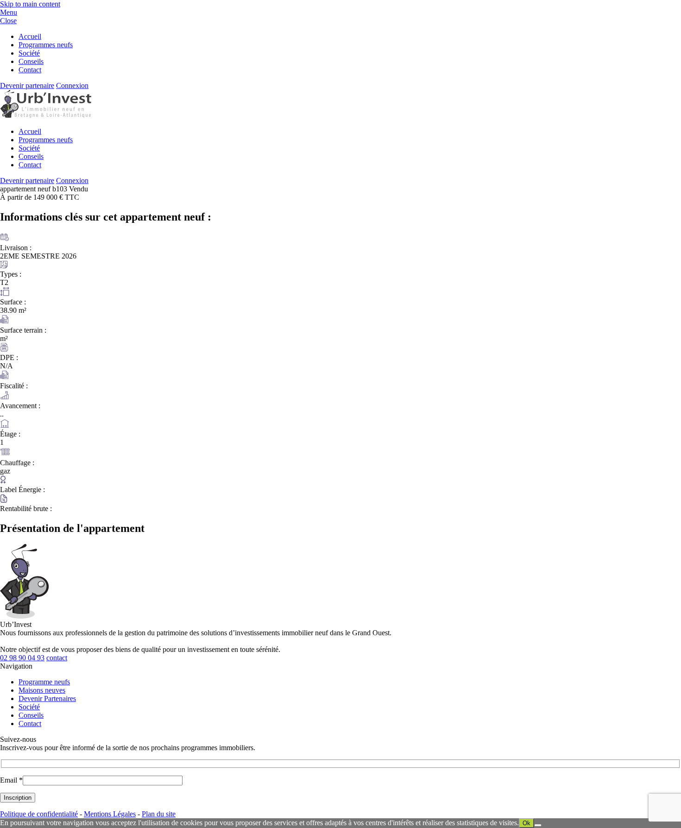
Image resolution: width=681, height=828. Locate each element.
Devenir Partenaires (47, 698)
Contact (30, 70)
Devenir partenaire (27, 85)
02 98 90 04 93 (22, 658)
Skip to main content (30, 4)
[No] (538, 825)
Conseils (31, 61)
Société (29, 53)
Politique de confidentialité (39, 814)
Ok (526, 823)
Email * (11, 780)
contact (56, 658)
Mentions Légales (110, 814)
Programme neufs (44, 682)
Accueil (30, 36)
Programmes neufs (46, 45)
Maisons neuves (42, 690)
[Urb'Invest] (45, 116)
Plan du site (159, 814)
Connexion (72, 85)
